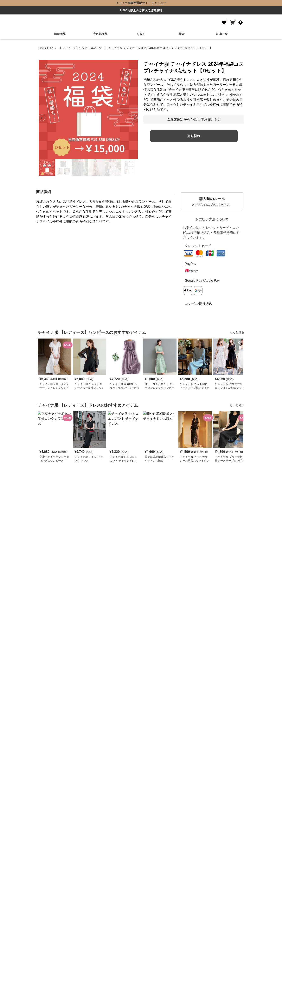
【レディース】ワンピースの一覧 (80, 48)
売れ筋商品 (100, 34)
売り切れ (193, 136)
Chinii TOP (46, 48)
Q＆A (141, 34)
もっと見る (237, 332)
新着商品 (60, 34)
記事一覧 (222, 34)
